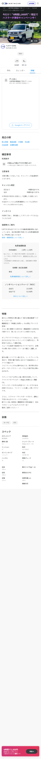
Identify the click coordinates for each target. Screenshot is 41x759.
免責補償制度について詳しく (20, 276)
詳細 (32, 70)
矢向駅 (27, 142)
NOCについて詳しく (20, 296)
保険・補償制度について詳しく (13, 237)
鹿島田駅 (13, 142)
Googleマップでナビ (22, 125)
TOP (4, 8)
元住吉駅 (5, 145)
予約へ (31, 751)
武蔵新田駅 (14, 145)
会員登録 (31, 3)
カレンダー (20, 70)
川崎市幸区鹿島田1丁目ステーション (19, 8)
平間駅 (20, 142)
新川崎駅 (5, 142)
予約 (8, 70)
